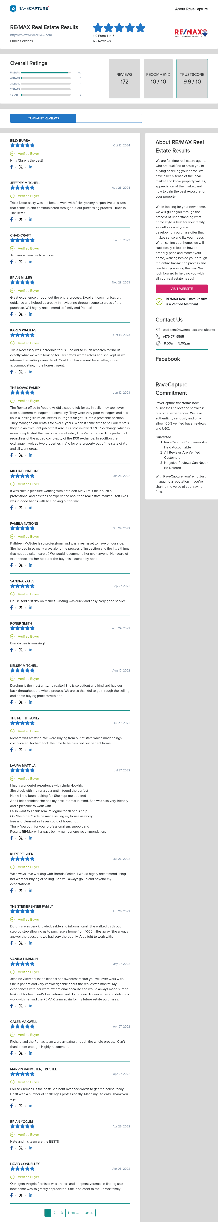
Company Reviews (43, 118)
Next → (73, 1213)
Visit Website (182, 289)
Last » (89, 1213)
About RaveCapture (191, 9)
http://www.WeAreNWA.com (31, 35)
